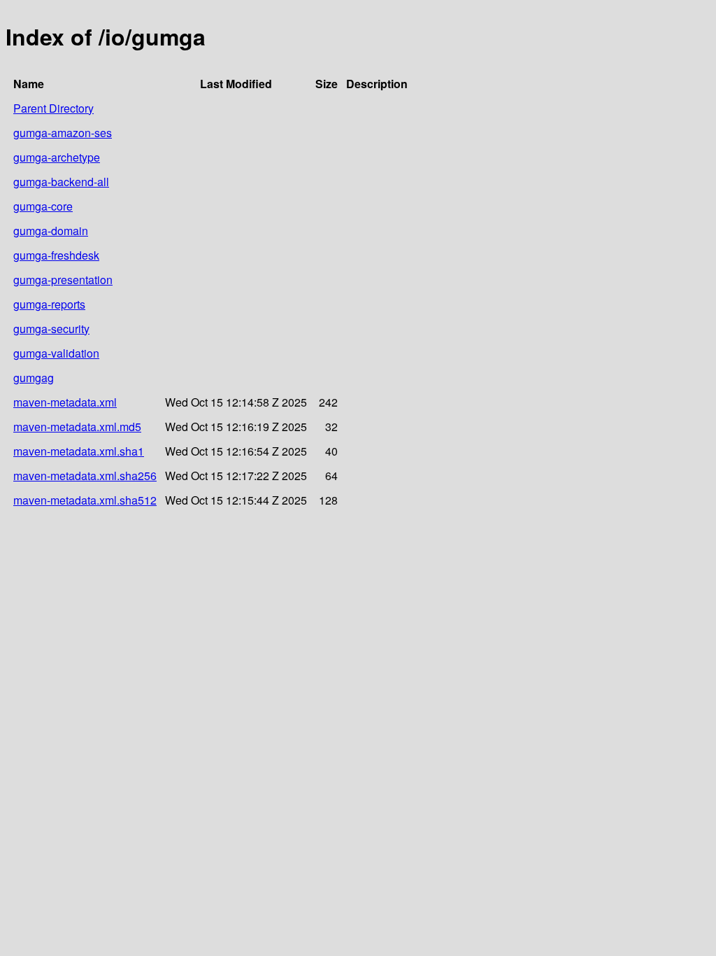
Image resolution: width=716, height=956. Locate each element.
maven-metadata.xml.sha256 (85, 476)
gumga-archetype (56, 157)
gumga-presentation (63, 280)
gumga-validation (56, 353)
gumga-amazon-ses (62, 133)
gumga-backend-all (61, 182)
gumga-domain (50, 231)
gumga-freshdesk (56, 255)
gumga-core (43, 206)
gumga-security (51, 329)
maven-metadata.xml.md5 (77, 427)
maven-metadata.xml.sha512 (85, 500)
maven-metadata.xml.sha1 (78, 451)
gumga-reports (49, 304)
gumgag (33, 378)
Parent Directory (53, 108)
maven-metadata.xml (65, 402)
